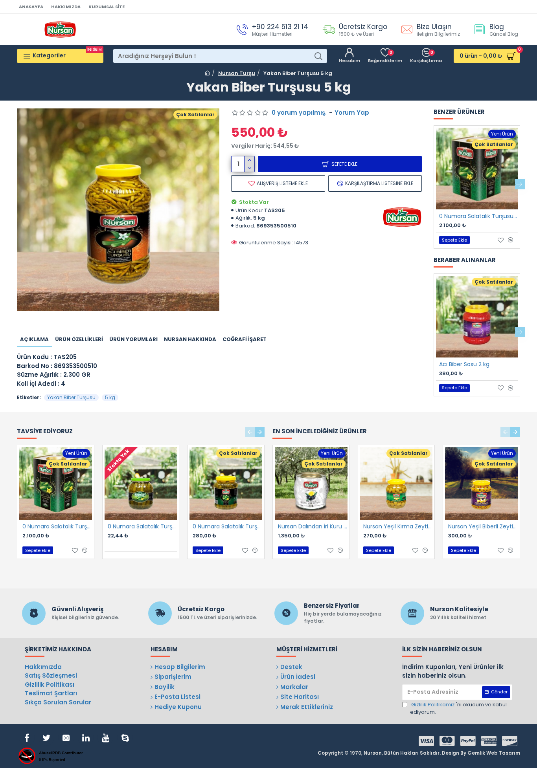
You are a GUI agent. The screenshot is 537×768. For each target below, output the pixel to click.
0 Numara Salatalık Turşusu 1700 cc (142, 526)
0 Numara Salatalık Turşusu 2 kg (227, 526)
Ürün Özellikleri (79, 339)
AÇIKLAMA (34, 339)
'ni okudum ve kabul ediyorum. (458, 708)
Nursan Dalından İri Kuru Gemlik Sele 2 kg (313, 526)
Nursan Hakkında (190, 339)
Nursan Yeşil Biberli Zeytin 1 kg (483, 526)
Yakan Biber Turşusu (71, 397)
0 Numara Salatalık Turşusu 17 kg (478, 216)
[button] (434, 184)
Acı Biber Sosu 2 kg (464, 364)
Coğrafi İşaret (245, 339)
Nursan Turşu (236, 73)
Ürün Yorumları (133, 339)
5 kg (110, 397)
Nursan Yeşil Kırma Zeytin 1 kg (398, 526)
